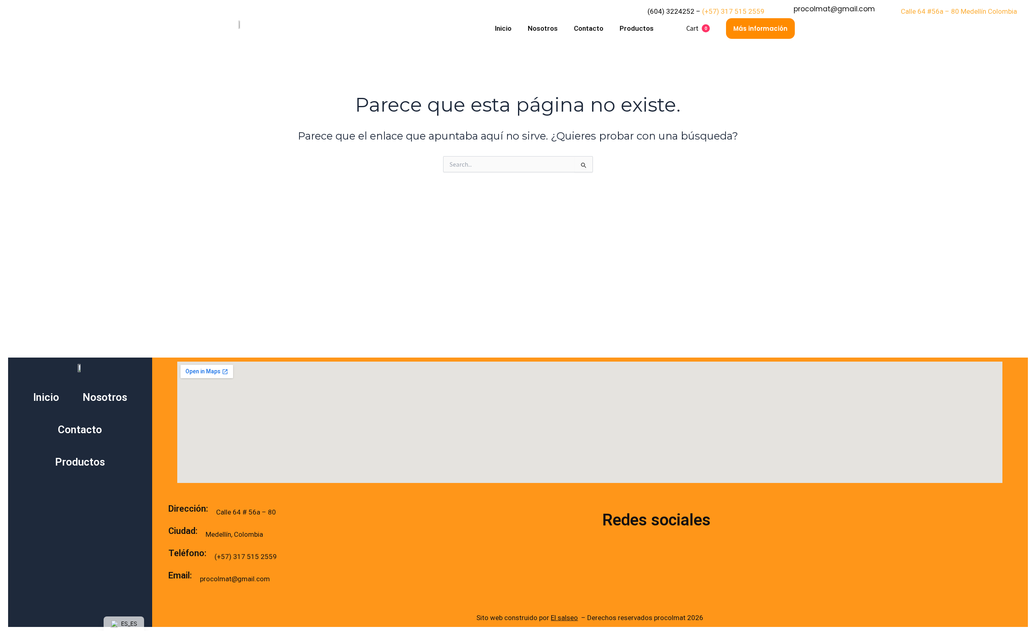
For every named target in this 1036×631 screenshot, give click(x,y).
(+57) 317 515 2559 (734, 11)
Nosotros (543, 28)
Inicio (503, 28)
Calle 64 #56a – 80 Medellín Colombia (959, 11)
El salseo (564, 618)
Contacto (588, 28)
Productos (637, 28)
